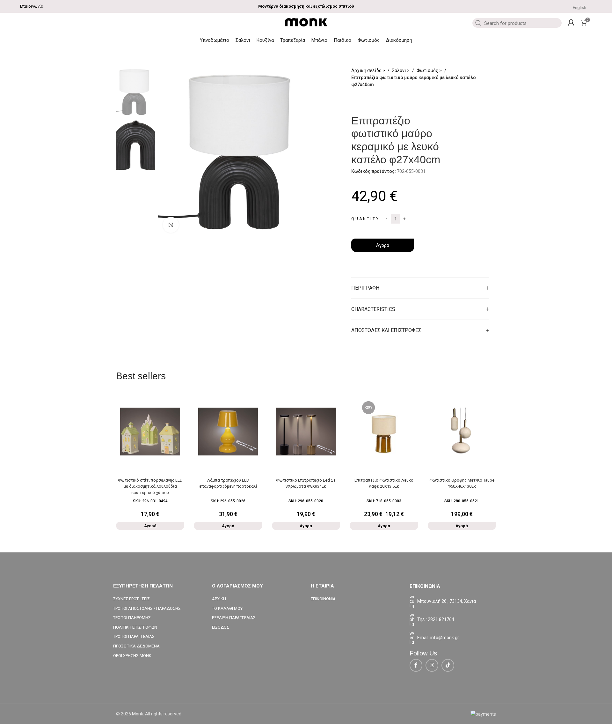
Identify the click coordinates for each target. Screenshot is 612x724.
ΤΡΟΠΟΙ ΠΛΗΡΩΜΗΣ (132, 617)
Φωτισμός (369, 40)
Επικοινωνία (31, 6)
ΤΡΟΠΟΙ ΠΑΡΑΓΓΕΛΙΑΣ (134, 636)
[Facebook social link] (416, 665)
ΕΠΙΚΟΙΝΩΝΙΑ (323, 598)
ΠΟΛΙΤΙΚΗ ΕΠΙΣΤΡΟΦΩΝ (135, 627)
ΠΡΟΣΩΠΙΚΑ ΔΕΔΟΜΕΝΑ (136, 646)
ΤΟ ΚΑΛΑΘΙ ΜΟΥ (227, 608)
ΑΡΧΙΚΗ (219, 598)
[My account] (571, 22)
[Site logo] (306, 22)
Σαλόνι (243, 40)
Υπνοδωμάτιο (214, 40)
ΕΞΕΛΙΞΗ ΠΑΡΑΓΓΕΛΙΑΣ (234, 617)
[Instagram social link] (432, 665)
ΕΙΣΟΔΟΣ (220, 627)
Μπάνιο (319, 40)
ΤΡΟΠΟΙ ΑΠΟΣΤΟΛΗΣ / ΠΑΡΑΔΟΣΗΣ (147, 608)
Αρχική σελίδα (366, 70)
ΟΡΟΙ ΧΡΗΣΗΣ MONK (132, 655)
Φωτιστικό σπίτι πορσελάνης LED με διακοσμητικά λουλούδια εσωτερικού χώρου (150, 486)
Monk (137, 713)
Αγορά (382, 245)
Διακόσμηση (399, 40)
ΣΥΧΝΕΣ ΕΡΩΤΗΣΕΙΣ (131, 598)
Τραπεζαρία (292, 40)
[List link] (454, 619)
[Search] (478, 23)
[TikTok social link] (447, 665)
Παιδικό (342, 40)
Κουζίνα (265, 40)
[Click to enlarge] (171, 225)
